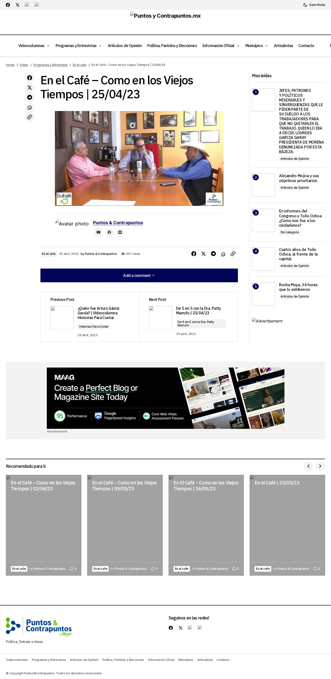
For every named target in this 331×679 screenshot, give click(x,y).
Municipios (186, 660)
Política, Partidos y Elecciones (123, 660)
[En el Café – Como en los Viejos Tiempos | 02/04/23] (43, 525)
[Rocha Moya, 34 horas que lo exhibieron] (263, 294)
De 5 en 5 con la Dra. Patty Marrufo (196, 323)
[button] (314, 5)
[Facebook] (109, 232)
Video (24, 65)
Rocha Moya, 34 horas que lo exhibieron (298, 287)
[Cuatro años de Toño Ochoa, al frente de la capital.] (263, 259)
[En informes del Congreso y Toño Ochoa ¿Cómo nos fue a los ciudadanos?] (263, 220)
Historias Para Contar (94, 326)
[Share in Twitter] (30, 88)
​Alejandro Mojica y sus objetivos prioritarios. (299, 178)
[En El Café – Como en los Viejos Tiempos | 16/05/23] (206, 525)
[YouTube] (98, 232)
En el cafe (79, 65)
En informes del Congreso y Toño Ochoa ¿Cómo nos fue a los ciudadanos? (300, 218)
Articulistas (205, 660)
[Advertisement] (165, 398)
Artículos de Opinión (295, 158)
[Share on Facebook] (30, 78)
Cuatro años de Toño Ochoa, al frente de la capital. (298, 254)
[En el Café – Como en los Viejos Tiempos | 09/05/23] (125, 525)
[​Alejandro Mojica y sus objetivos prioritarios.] (263, 185)
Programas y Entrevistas (50, 65)
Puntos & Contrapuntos (118, 222)
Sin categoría (290, 232)
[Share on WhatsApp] (30, 107)
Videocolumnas (17, 660)
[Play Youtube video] (139, 158)
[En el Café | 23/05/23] (287, 525)
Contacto (223, 660)
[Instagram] (120, 232)
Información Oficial (161, 660)
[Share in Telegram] (30, 97)
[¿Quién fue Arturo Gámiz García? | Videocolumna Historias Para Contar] (90, 317)
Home (10, 65)
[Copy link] (30, 117)
